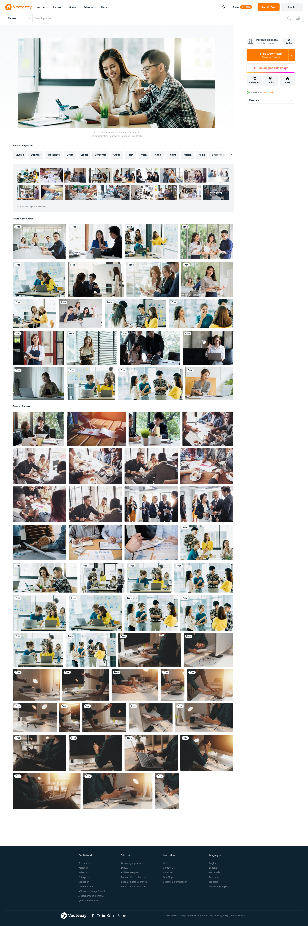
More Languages (218, 886)
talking (172, 154)
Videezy (82, 872)
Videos (72, 7)
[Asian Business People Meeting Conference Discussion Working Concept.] (135, 313)
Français (213, 881)
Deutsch (213, 877)
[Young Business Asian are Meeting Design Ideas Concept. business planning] (154, 429)
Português (214, 872)
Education (83, 881)
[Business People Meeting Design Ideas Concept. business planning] (39, 542)
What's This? (269, 92)
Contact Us (169, 867)
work (143, 154)
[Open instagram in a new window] (98, 915)
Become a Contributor (175, 881)
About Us (168, 872)
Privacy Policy (221, 915)
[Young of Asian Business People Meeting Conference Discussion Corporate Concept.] (152, 279)
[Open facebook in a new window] (93, 915)
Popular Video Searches (134, 886)
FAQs (165, 863)
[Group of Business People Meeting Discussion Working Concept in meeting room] (151, 504)
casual (84, 154)
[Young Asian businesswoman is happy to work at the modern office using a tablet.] (38, 383)
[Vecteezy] (18, 7)
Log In (291, 7)
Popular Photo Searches (134, 881)
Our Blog (168, 877)
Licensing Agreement (132, 863)
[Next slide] (228, 155)
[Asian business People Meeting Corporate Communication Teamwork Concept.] (206, 542)
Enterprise (84, 877)
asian (202, 154)
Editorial (88, 7)
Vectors (41, 7)
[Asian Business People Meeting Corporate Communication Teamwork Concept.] (39, 279)
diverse (20, 154)
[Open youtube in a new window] (124, 915)
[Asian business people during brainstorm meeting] (39, 241)
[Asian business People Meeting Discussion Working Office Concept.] (34, 313)
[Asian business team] (206, 241)
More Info (254, 100)
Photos (57, 7)
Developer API (86, 886)
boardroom (218, 154)
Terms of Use (206, 915)
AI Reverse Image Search (92, 891)
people (157, 154)
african (188, 154)
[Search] (289, 18)
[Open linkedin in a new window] (103, 915)
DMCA (124, 867)
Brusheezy (84, 863)
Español (213, 867)
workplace (54, 154)
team (130, 154)
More (104, 7)
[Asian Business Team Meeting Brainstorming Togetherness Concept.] (201, 313)
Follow (289, 43)
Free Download (271, 55)
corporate (100, 154)
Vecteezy (83, 867)
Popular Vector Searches (134, 877)
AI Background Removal (91, 895)
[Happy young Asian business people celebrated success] (80, 313)
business (36, 154)
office (70, 154)
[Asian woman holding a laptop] (207, 279)
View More (216, 192)
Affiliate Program (130, 872)
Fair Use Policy (238, 915)
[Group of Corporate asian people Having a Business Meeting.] (91, 383)
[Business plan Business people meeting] (96, 429)
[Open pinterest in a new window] (108, 915)
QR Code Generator (88, 900)
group (116, 154)
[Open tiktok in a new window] (114, 915)
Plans (236, 7)
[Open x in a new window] (119, 915)
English (213, 863)
